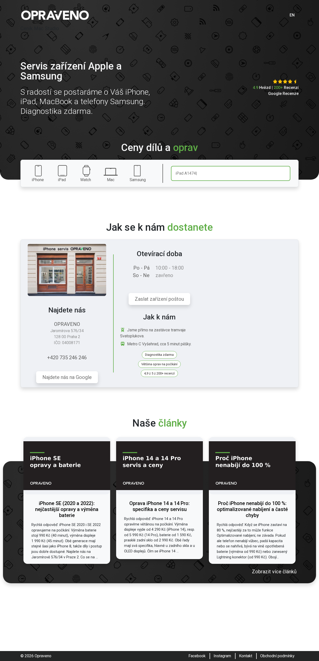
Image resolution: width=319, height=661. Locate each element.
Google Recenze (283, 93)
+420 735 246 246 (67, 358)
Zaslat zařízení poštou (159, 299)
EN (292, 15)
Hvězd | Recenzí (276, 87)
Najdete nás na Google (67, 377)
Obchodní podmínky (277, 656)
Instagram (222, 656)
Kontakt (245, 656)
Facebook (197, 656)
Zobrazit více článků (274, 572)
